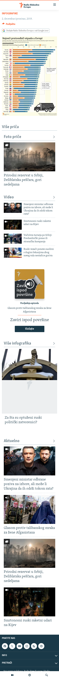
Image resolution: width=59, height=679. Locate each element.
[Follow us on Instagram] (27, 646)
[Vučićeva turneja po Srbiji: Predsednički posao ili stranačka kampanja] (13, 239)
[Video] (12, 675)
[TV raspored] (41, 646)
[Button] (8, 25)
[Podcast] (29, 675)
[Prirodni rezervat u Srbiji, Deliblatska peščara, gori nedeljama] (29, 156)
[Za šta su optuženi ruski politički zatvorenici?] (29, 381)
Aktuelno (12, 441)
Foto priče (12, 137)
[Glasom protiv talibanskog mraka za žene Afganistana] (29, 509)
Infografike (10, 13)
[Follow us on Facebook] (5, 646)
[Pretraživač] (46, 675)
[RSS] (34, 646)
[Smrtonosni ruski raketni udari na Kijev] (13, 225)
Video (9, 197)
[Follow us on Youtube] (19, 646)
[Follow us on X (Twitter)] (12, 646)
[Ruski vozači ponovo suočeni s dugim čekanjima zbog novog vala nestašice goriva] (13, 253)
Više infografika (17, 343)
